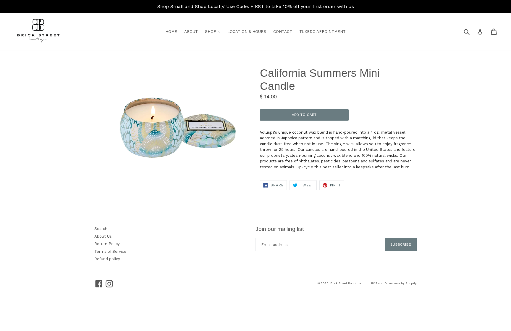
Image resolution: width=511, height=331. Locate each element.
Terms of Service (110, 251)
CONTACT (282, 31)
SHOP (214, 31)
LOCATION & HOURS (246, 31)
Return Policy (107, 244)
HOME (171, 31)
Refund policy (107, 259)
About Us (103, 236)
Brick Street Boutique (345, 283)
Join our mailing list (280, 229)
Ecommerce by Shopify (400, 283)
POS (374, 283)
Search (100, 228)
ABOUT (191, 31)
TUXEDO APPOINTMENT (322, 31)
